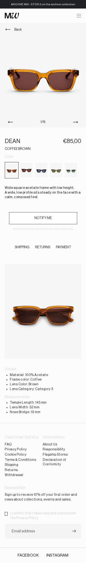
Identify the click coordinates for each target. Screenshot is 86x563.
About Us (50, 444)
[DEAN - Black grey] (41, 170)
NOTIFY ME (43, 218)
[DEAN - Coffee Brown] (12, 170)
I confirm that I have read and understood (43, 516)
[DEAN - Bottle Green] (56, 170)
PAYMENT (63, 247)
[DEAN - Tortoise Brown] (26, 170)
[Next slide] (76, 122)
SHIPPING (22, 247)
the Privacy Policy (24, 518)
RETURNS (42, 247)
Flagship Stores (55, 454)
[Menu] (79, 15)
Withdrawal (14, 475)
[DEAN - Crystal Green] (71, 170)
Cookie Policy (15, 454)
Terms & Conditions (20, 460)
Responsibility (54, 449)
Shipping (11, 465)
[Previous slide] (9, 122)
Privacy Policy (16, 449)
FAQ (8, 444)
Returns (11, 470)
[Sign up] (74, 531)
